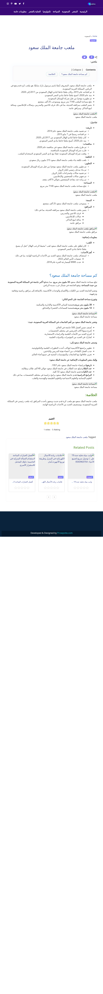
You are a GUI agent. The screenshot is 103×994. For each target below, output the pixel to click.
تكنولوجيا (47, 11)
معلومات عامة (20, 11)
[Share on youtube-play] (15, 3)
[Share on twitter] (20, 3)
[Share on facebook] (23, 3)
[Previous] (54, 497)
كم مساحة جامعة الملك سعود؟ (74, 74)
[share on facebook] (91, 57)
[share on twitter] (84, 57)
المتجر (75, 11)
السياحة (56, 11)
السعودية (66, 11)
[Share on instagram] (8, 3)
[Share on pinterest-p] (11, 3)
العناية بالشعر (35, 11)
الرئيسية (83, 11)
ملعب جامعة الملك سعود (77, 437)
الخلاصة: (51, 74)
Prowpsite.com (65, 532)
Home (95, 36)
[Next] (49, 497)
